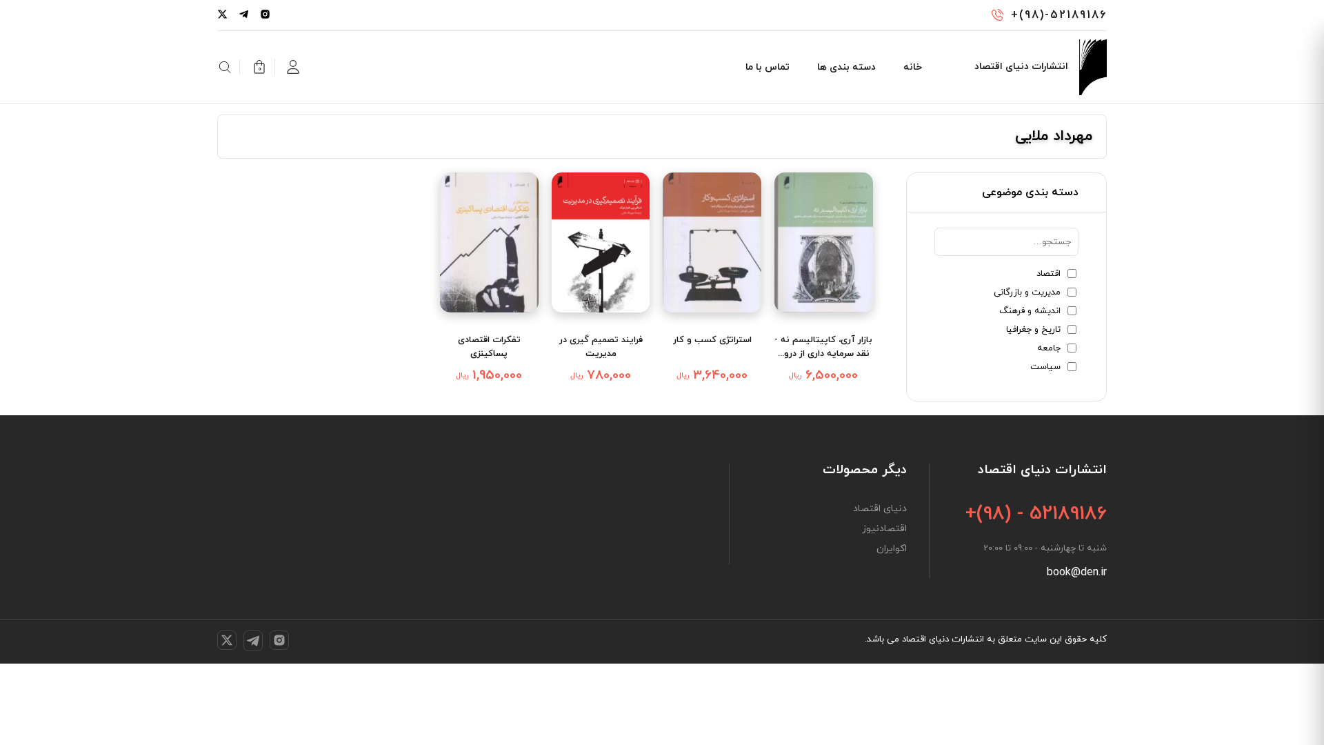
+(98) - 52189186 (1036, 514)
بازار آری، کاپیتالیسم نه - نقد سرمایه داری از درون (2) (823, 347)
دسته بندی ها (846, 67)
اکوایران (891, 549)
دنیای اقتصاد (880, 509)
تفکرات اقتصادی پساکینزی (489, 347)
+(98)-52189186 (1059, 15)
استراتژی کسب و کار (712, 340)
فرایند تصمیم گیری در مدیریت (601, 347)
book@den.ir (1077, 572)
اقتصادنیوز (884, 529)
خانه (912, 67)
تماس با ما (767, 67)
